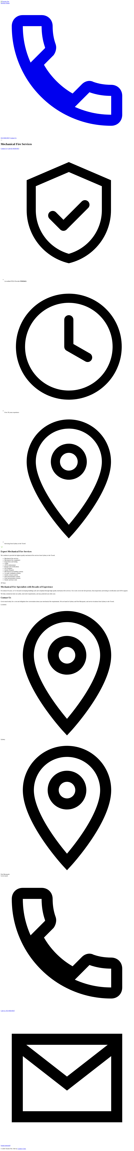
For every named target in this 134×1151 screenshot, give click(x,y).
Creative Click (22, 1148)
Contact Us (13, 138)
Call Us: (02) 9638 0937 (8, 1011)
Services (3, 3)
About (7, 3)
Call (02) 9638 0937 (13, 148)
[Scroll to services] (2, 547)
